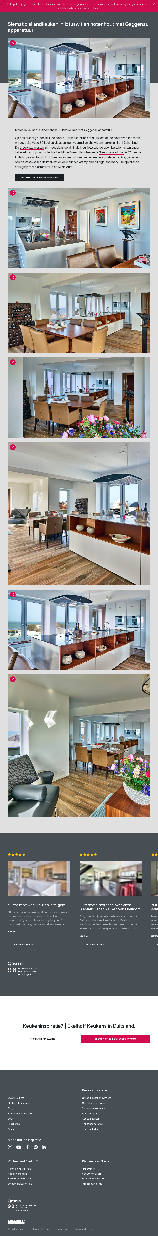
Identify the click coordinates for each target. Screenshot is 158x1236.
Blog (10, 1108)
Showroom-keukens (94, 1108)
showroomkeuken (101, 143)
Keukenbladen (90, 1129)
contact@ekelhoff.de (20, 1183)
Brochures (14, 1123)
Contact (12, 1129)
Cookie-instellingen (84, 1229)
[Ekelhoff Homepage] (79, 1221)
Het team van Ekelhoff (21, 1113)
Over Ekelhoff (16, 1097)
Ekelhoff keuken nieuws (22, 1103)
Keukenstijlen (89, 1113)
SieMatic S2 (35, 143)
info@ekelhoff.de (92, 1183)
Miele (62, 167)
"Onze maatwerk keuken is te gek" (37, 905)
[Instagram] (10, 1147)
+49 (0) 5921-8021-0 (20, 1178)
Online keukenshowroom (96, 1097)
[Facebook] (27, 1147)
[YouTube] (19, 1147)
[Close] (154, 4)
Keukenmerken (91, 1118)
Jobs (11, 1118)
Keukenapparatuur (92, 1123)
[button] (13, 43)
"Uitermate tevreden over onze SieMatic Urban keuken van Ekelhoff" (110, 907)
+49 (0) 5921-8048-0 (94, 1178)
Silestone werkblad (111, 152)
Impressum (63, 1229)
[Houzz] (44, 1147)
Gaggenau (128, 157)
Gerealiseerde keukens (96, 1103)
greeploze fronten (32, 147)
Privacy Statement (42, 1229)
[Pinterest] (36, 1147)
